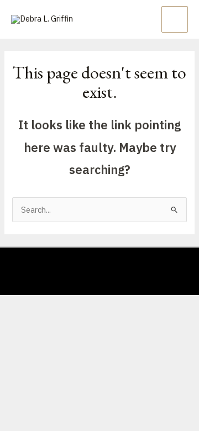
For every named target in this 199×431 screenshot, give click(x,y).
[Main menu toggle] (174, 19)
